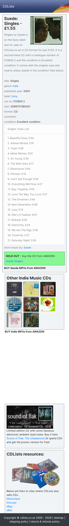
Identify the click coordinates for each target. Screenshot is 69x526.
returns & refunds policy (45, 521)
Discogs (11, 502)
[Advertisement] (34, 367)
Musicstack (13, 498)
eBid (9, 510)
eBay (10, 506)
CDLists (8, 6)
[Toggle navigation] (61, 6)
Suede (27, 247)
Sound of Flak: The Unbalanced (26, 438)
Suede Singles (14, 261)
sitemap (59, 517)
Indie (15, 86)
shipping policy (19, 521)
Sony (14, 96)
